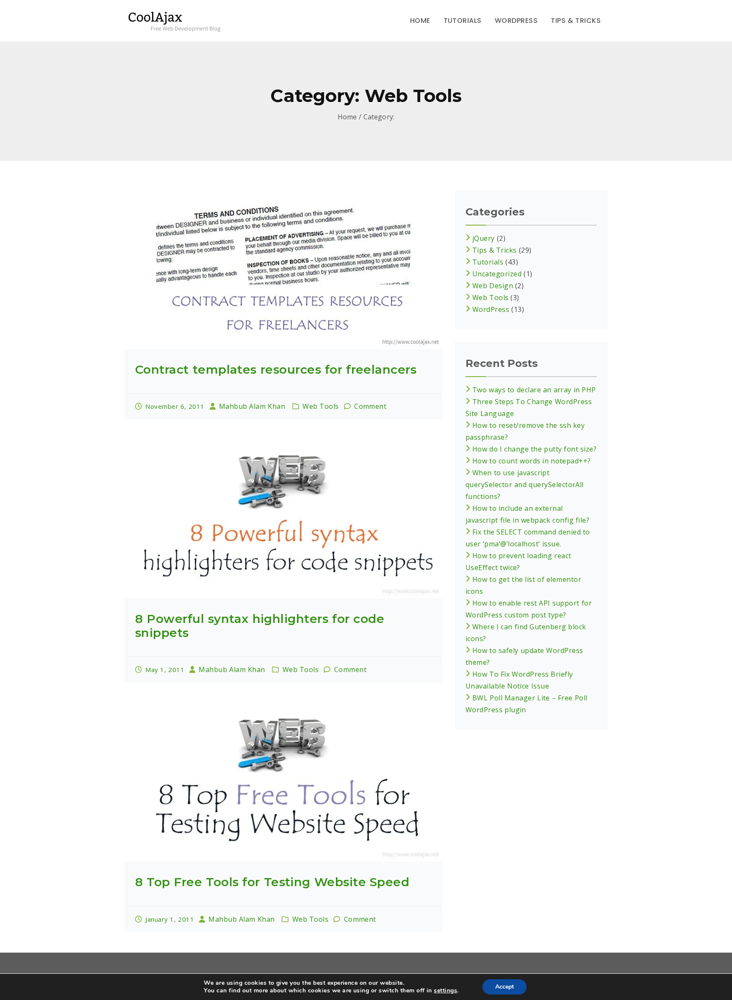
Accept (504, 987)
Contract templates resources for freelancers (275, 369)
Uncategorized (496, 273)
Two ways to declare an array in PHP (534, 389)
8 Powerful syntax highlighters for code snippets (259, 625)
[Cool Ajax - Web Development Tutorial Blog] (179, 20)
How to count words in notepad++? (531, 461)
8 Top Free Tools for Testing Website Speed (272, 882)
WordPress (516, 20)
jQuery (483, 238)
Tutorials (463, 20)
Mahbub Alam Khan (252, 406)
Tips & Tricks (576, 20)
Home (420, 20)
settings (445, 990)
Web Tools (320, 406)
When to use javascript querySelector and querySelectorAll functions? (525, 484)
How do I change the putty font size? (534, 449)
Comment (370, 406)
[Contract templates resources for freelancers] (283, 269)
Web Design (492, 285)
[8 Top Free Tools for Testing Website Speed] (283, 782)
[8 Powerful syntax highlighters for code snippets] (283, 519)
